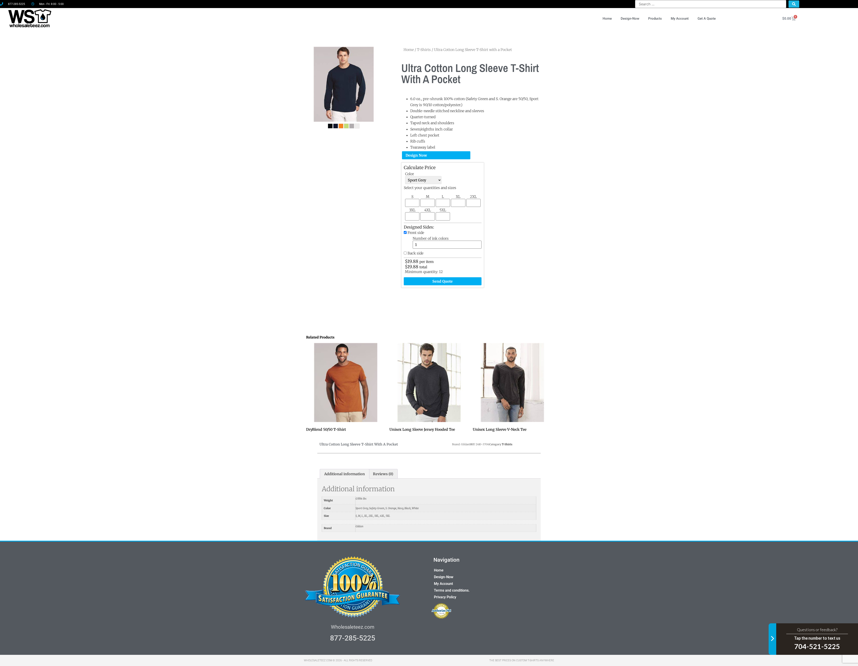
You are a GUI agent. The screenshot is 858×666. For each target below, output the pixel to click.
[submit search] (794, 4)
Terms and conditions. (452, 590)
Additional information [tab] (344, 474)
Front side (416, 232)
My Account (680, 19)
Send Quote (442, 281)
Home (607, 19)
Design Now (416, 155)
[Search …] (710, 4)
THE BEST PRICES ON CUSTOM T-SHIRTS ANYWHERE (521, 660)
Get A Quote (707, 19)
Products (655, 19)
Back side (415, 253)
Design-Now (630, 19)
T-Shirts (424, 49)
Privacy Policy (445, 597)
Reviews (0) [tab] (383, 474)
